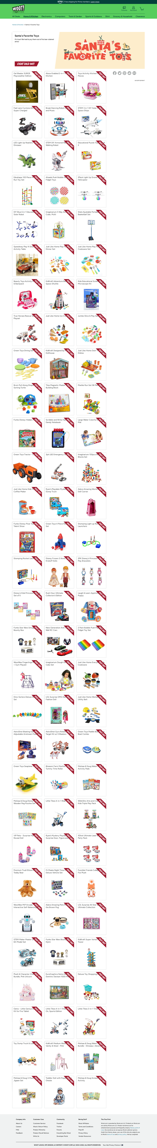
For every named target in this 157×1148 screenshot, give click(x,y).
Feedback (19, 1133)
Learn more (95, 2)
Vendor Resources (84, 1136)
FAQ (17, 1130)
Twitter (59, 1126)
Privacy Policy (83, 1133)
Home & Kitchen (17, 25)
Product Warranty (39, 1130)
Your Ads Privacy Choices (111, 1145)
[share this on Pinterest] (124, 73)
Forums (124, 10)
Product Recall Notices (41, 1133)
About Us (19, 1123)
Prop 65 (81, 1130)
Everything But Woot (64, 1133)
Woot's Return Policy (40, 1126)
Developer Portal (62, 1136)
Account (133, 10)
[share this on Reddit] (129, 73)
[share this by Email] (134, 73)
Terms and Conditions (85, 1126)
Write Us (36, 1136)
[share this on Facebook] (115, 73)
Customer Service (39, 1123)
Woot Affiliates (83, 1123)
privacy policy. (122, 1134)
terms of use (111, 1134)
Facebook (60, 1123)
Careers (18, 1126)
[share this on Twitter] (119, 73)
